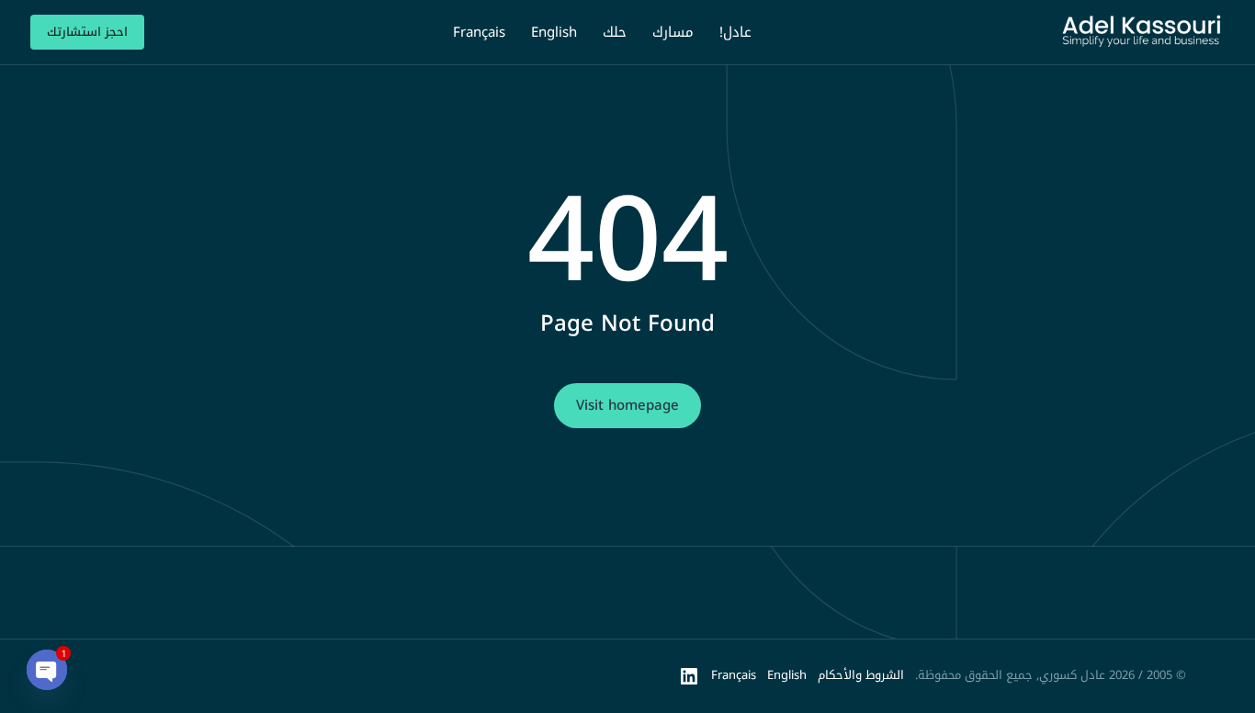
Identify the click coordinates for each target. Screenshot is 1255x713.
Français (733, 674)
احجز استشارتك (87, 31)
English (787, 674)
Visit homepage (627, 405)
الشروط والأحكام (861, 674)
